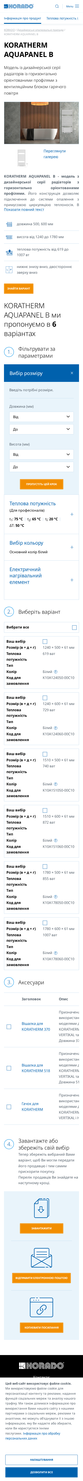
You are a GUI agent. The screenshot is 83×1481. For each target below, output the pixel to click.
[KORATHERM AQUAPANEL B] (41, 123)
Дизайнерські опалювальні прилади (40, 30)
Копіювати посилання (42, 1327)
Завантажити (41, 1228)
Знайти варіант (18, 288)
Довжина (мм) (21, 406)
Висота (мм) (19, 444)
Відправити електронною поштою (41, 1278)
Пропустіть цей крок (41, 484)
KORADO (9, 30)
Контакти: (41, 1377)
